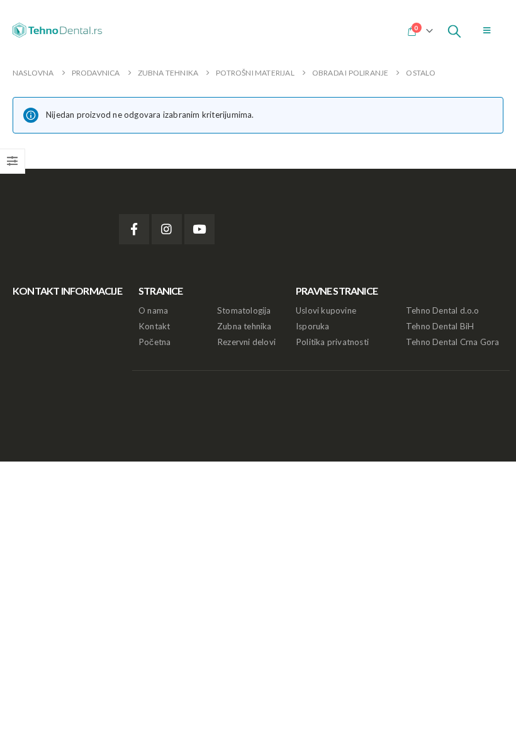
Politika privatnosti (332, 342)
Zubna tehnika (244, 326)
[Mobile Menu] (486, 30)
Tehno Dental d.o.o (443, 310)
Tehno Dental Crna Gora (452, 342)
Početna (154, 342)
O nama (153, 310)
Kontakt (154, 326)
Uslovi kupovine (326, 310)
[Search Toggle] (454, 30)
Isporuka (313, 326)
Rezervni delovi (246, 342)
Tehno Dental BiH (440, 326)
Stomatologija (244, 310)
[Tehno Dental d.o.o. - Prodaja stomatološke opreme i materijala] (60, 30)
